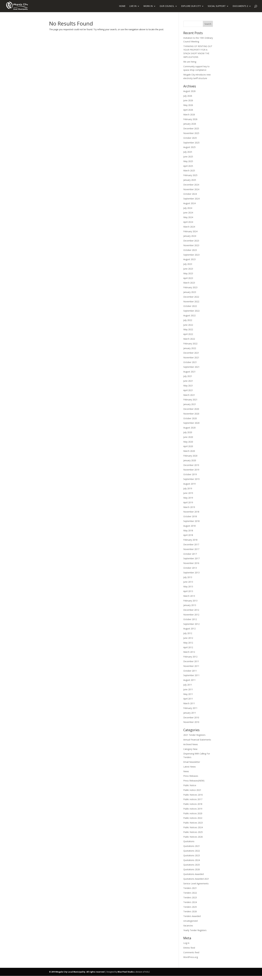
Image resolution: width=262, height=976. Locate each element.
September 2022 (191, 310)
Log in (186, 943)
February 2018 (190, 539)
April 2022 (188, 334)
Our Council (167, 6)
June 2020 (188, 437)
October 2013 (190, 567)
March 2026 (189, 114)
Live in (132, 6)
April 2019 (188, 502)
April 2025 (188, 166)
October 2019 (190, 474)
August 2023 (189, 259)
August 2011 (189, 680)
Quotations (188, 841)
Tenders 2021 (190, 888)
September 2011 (191, 675)
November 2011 (191, 666)
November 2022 (191, 301)
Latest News (189, 766)
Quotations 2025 (191, 864)
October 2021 (190, 362)
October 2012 (190, 619)
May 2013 (188, 586)
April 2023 (188, 278)
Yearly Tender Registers (195, 930)
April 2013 (188, 591)
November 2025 (191, 133)
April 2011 (188, 698)
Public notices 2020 (192, 813)
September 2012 (191, 624)
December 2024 (191, 184)
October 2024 (190, 193)
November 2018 (191, 511)
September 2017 (191, 558)
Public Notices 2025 (193, 832)
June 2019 (188, 493)
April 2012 (188, 647)
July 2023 (187, 264)
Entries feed (189, 947)
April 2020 (188, 446)
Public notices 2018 (192, 804)
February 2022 (190, 343)
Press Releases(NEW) (193, 780)
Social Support (217, 6)
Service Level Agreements (196, 883)
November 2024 (191, 189)
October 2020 (190, 418)
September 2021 (191, 366)
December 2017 (191, 544)
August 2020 (189, 427)
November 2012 (191, 614)
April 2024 (188, 222)
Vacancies (188, 925)
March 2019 (189, 507)
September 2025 (191, 142)
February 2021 (190, 399)
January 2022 (189, 348)
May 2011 (188, 694)
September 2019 (191, 479)
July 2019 (187, 488)
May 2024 (188, 217)
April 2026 (188, 109)
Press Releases (190, 775)
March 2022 (189, 338)
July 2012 (187, 633)
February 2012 (190, 656)
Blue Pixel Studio (126, 972)
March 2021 (189, 395)
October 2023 (190, 250)
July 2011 (187, 684)
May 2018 (188, 530)
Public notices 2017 (192, 799)
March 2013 (189, 595)
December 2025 (191, 128)
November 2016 (191, 563)
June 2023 (188, 268)
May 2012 (188, 642)
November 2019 (191, 469)
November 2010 (191, 722)
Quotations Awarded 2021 (196, 878)
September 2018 (191, 521)
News (186, 771)
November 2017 (191, 549)
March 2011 (189, 703)
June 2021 (188, 380)
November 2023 (191, 245)
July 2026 (187, 95)
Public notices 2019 (192, 808)
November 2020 (191, 413)
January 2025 (189, 179)
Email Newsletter (191, 761)
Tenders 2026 (190, 911)
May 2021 (188, 385)
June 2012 (188, 638)
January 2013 (189, 605)
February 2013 (190, 600)
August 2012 (189, 628)
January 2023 (189, 292)
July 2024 (187, 208)
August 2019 (189, 483)
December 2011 (191, 661)
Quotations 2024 (191, 860)
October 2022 (190, 306)
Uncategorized (190, 920)
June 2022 (188, 324)
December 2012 (191, 609)
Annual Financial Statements (197, 739)
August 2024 (189, 203)
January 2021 (189, 404)
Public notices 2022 (192, 817)
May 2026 (188, 105)
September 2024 (191, 198)
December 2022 (191, 296)
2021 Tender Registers (194, 734)
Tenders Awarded (192, 916)
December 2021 (191, 352)
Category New (190, 749)
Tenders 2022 (190, 892)
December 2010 (191, 717)
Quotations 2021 (191, 846)
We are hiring (189, 61)
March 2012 (189, 651)
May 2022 (188, 329)
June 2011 (188, 689)
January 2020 (189, 460)
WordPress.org (190, 957)
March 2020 (189, 451)
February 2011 (190, 708)
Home (122, 6)
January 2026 (189, 123)
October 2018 (190, 516)
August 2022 (189, 315)
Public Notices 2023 (193, 822)
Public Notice (189, 785)
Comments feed (191, 952)
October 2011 (190, 670)
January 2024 (189, 235)
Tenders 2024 (190, 902)
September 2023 (191, 254)
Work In (148, 6)
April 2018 (188, 535)
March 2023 (189, 282)
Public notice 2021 (192, 790)
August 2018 (189, 525)
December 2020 (191, 408)
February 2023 (190, 287)
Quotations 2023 (191, 855)
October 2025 (190, 137)
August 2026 (189, 91)
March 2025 (189, 170)
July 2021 (187, 376)
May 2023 (188, 273)
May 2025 (188, 161)
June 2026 (188, 100)
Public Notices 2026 (193, 836)
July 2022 (187, 320)
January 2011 (189, 712)
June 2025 (188, 156)
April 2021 (188, 390)
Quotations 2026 (191, 869)
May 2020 (188, 441)
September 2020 (191, 422)
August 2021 (189, 371)
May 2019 (188, 497)
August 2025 (189, 147)
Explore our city (191, 6)
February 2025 (190, 175)
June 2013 (188, 581)
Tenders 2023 (190, 897)
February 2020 (190, 455)
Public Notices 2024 (193, 827)
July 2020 (187, 432)
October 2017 (190, 553)
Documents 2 (240, 6)
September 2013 (191, 572)
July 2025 (187, 151)
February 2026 (190, 119)
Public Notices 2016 (193, 794)
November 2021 (191, 357)
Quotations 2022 (191, 850)
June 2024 (188, 212)
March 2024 (189, 226)
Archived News (190, 744)
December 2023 (191, 240)
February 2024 (190, 231)
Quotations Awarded (193, 874)
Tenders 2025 (190, 906)
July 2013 (187, 577)
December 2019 (191, 465)
